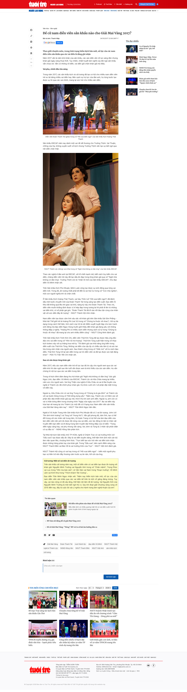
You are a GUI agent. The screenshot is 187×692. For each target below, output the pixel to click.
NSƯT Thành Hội (110, 544)
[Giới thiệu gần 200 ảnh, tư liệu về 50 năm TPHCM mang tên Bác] (104, 629)
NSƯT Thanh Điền (82, 548)
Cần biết (119, 4)
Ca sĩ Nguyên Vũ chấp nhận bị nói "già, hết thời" (147, 48)
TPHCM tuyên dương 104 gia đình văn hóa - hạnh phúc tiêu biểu (42, 642)
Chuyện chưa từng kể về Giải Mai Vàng (72, 612)
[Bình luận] (31, 42)
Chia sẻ (59, 42)
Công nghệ (82, 657)
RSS (138, 671)
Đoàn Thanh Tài (66, 544)
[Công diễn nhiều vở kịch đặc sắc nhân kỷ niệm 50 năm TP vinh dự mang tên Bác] (73, 629)
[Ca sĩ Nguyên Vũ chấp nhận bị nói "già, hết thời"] (132, 48)
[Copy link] (31, 36)
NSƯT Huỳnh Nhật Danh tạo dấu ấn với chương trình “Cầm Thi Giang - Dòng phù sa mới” (103, 613)
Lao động (59, 10)
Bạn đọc (66, 10)
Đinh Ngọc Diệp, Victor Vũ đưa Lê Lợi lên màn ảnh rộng (148, 59)
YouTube (109, 4)
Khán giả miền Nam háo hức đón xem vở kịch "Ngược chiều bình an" (148, 81)
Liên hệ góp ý (131, 671)
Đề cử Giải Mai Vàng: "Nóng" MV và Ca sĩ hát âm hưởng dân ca (72, 527)
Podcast (99, 4)
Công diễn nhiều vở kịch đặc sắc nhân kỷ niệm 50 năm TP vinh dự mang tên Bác (72, 642)
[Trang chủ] (36, 11)
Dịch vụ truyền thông (103, 671)
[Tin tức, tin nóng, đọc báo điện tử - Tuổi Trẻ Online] (39, 4)
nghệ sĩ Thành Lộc (51, 548)
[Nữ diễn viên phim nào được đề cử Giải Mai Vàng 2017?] (56, 509)
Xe (88, 657)
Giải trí (120, 10)
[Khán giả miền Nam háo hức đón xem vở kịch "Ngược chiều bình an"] (132, 81)
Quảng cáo (129, 4)
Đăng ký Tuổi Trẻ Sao (147, 4)
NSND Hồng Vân (66, 548)
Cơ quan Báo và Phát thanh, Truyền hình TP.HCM (72, 677)
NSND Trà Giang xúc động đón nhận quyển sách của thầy (147, 70)
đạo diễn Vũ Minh (95, 544)
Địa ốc (154, 10)
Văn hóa (108, 657)
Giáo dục (92, 10)
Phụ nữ (137, 10)
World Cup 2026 (145, 10)
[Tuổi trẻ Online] (40, 670)
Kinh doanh (74, 657)
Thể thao (126, 10)
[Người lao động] (56, 4)
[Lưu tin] (31, 54)
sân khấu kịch (111, 548)
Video (48, 657)
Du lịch (92, 657)
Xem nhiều (42, 657)
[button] (31, 59)
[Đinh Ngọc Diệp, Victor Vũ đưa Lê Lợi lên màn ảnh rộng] (132, 59)
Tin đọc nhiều (132, 41)
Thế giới (59, 657)
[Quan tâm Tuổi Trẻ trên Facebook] (153, 665)
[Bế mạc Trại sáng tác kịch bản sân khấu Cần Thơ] (43, 600)
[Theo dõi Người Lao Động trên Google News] (49, 42)
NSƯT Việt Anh (98, 548)
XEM (115, 588)
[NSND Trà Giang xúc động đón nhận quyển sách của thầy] (132, 70)
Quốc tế (52, 10)
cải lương (47, 552)
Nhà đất (133, 657)
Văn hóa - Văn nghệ (110, 10)
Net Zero (73, 10)
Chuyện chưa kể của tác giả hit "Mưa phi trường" (148, 90)
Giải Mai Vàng (52, 544)
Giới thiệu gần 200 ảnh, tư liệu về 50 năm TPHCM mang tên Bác (103, 642)
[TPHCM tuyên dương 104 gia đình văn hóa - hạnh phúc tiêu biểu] (43, 629)
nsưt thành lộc (80, 544)
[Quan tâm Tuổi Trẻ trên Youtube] (148, 665)
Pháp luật (99, 10)
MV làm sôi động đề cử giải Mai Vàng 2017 (64, 521)
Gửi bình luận (111, 577)
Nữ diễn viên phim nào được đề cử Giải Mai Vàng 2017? (90, 504)
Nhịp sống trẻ (100, 657)
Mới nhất (35, 657)
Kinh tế (79, 10)
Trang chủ (27, 657)
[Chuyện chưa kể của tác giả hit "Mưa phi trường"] (132, 92)
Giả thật (147, 657)
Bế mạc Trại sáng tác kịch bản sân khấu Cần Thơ (42, 612)
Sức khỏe (85, 10)
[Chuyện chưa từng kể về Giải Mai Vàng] (73, 600)
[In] (31, 48)
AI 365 (132, 10)
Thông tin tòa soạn (62, 675)
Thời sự (46, 10)
